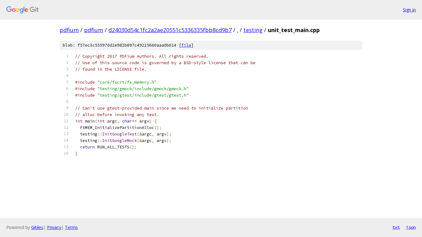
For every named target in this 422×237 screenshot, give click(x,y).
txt (396, 227)
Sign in (409, 10)
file (186, 45)
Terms (71, 227)
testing (253, 30)
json (411, 227)
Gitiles (37, 227)
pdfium (69, 30)
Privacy (54, 227)
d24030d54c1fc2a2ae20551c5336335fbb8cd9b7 (170, 30)
